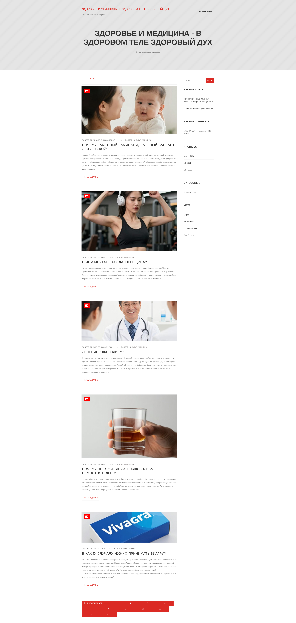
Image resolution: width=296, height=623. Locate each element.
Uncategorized (143, 140)
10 (143, 609)
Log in (186, 214)
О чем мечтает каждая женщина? (114, 262)
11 (160, 609)
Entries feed (189, 221)
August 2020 (189, 156)
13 (108, 614)
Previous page (94, 603)
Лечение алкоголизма (103, 352)
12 (91, 614)
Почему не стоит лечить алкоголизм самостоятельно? (118, 471)
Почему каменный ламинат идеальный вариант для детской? (128, 147)
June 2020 (188, 170)
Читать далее (91, 177)
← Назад (90, 78)
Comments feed (190, 228)
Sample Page (205, 11)
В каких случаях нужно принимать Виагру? (124, 553)
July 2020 (187, 163)
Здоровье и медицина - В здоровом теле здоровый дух (125, 9)
